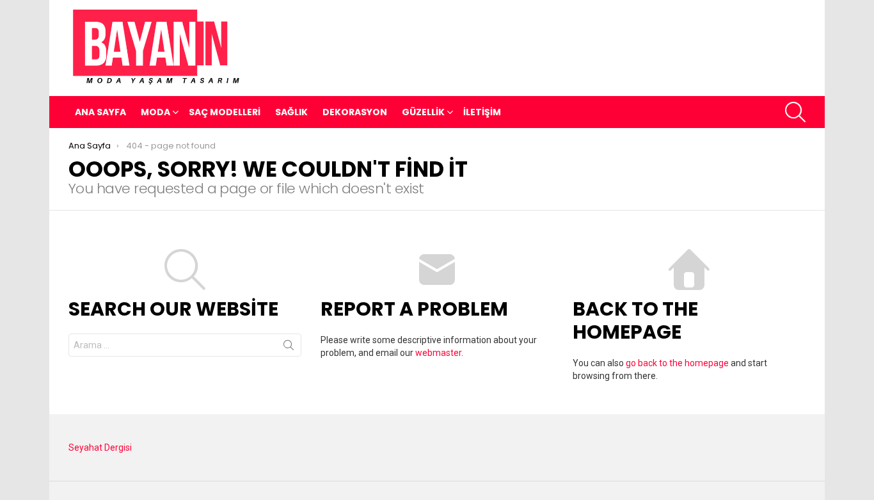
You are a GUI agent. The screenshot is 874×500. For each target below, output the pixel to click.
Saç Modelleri (224, 112)
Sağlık (291, 112)
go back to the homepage (677, 363)
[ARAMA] (795, 112)
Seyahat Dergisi (100, 447)
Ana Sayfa (100, 112)
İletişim (482, 112)
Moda (155, 112)
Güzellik (423, 112)
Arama (288, 348)
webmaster (438, 353)
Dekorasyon (354, 112)
